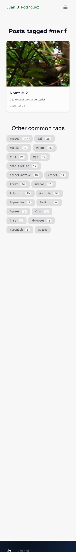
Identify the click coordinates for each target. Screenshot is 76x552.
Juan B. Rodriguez (22, 7)
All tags (42, 229)
